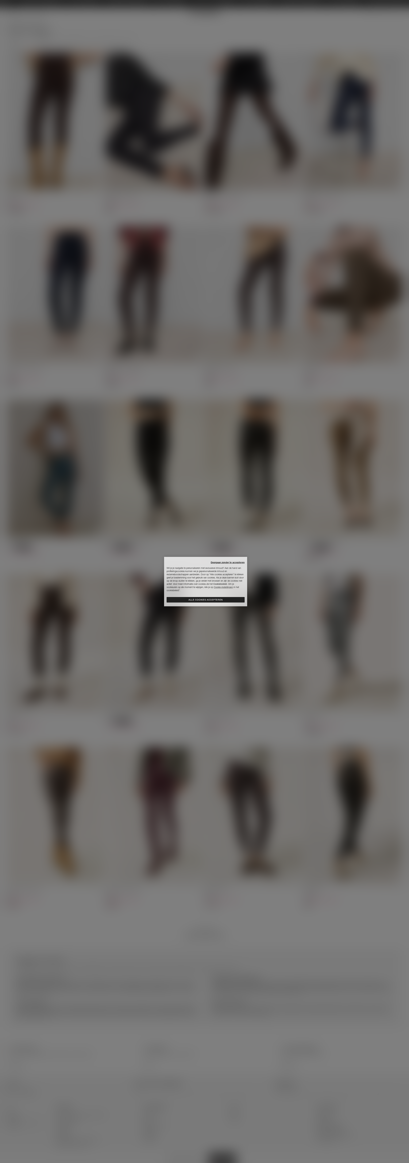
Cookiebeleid (220, 584)
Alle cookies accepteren (206, 599)
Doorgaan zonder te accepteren (228, 562)
